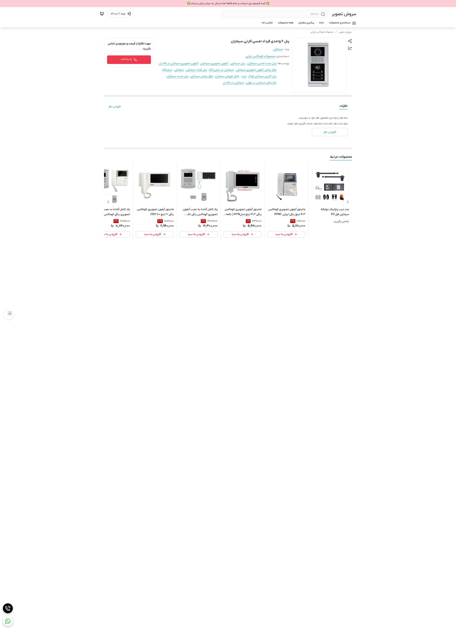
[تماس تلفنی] (8, 608)
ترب (244, 76)
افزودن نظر (114, 106)
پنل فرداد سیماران (196, 70)
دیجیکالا (167, 70)
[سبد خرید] (102, 14)
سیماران (278, 49)
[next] (108, 202)
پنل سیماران (237, 63)
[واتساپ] (8, 621)
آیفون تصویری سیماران (214, 63)
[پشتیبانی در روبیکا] (9, 314)
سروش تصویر (344, 14)
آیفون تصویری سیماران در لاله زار (178, 63)
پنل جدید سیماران (177, 76)
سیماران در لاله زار (233, 82)
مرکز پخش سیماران (201, 76)
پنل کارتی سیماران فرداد (262, 76)
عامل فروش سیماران (227, 76)
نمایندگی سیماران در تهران (261, 82)
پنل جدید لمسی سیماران (261, 63)
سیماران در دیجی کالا (221, 70)
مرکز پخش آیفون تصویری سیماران (256, 70)
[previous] (348, 202)
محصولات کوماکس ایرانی (322, 32)
